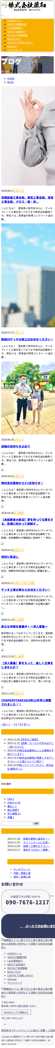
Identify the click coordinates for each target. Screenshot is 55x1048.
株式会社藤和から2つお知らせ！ (22, 483)
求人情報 (18, 513)
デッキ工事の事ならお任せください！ (26, 590)
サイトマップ (14, 50)
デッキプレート (22, 869)
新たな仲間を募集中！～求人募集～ (24, 626)
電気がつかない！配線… (36, 849)
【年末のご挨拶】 (29, 739)
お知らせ (18, 190)
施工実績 (13, 810)
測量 (10, 817)
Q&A (10, 799)
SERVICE (17, 24)
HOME (14, 20)
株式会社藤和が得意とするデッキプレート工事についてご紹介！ (30, 759)
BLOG (14, 39)
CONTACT (20, 42)
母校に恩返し (10, 557)
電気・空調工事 (22, 876)
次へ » (27, 724)
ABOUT (16, 31)
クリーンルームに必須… (36, 842)
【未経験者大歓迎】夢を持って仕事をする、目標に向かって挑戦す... (27, 521)
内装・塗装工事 (22, 873)
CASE (15, 28)
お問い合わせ (12, 56)
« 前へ (4, 724)
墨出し (12, 806)
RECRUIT (17, 35)
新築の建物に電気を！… (36, 838)
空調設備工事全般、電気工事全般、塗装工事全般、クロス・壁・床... (27, 199)
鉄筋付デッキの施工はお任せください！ (27, 339)
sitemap (12, 46)
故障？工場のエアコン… (36, 846)
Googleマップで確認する (16, 1012)
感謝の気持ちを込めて (15, 446)
